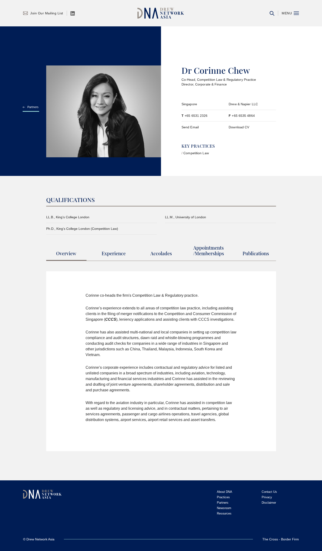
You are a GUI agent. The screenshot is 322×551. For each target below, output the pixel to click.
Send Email (190, 127)
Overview (66, 253)
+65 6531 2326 (196, 115)
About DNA (224, 492)
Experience (114, 253)
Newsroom (224, 508)
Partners (33, 107)
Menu (287, 13)
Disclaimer (269, 502)
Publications (256, 253)
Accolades (161, 253)
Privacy (267, 497)
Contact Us (269, 492)
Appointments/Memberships (208, 250)
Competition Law (196, 153)
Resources (224, 513)
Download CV (239, 127)
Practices (223, 497)
